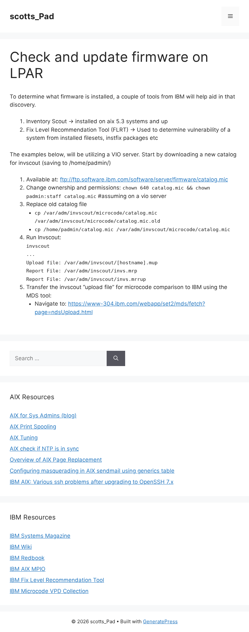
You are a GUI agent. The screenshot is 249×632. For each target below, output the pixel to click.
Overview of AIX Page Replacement (56, 459)
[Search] (116, 358)
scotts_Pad (32, 16)
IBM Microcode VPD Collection (49, 591)
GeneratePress (160, 621)
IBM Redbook (27, 558)
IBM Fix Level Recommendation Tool (57, 580)
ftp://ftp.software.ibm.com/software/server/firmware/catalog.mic (144, 179)
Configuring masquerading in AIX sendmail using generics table (92, 470)
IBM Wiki (21, 547)
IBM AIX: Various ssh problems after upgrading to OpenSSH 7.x (91, 482)
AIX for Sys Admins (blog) (43, 415)
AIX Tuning (24, 437)
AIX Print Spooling (33, 426)
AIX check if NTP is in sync (44, 448)
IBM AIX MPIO (27, 569)
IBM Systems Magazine (40, 536)
